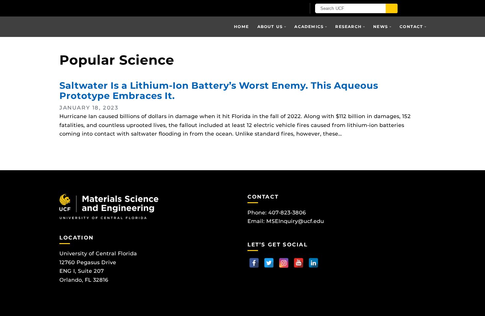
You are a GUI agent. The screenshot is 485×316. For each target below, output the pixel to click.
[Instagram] (284, 263)
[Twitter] (269, 263)
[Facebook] (254, 263)
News (380, 26)
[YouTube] (299, 263)
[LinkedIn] (313, 263)
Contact (411, 26)
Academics (309, 26)
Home (241, 26)
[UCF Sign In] (284, 8)
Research (348, 26)
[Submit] (392, 8)
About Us (270, 26)
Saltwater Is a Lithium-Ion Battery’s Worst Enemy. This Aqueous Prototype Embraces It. (218, 90)
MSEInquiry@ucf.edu (295, 221)
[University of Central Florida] (136, 8)
